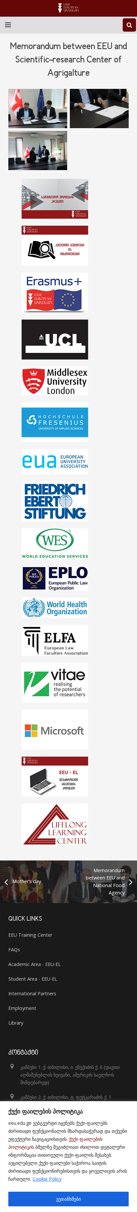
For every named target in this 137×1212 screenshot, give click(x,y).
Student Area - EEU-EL (32, 979)
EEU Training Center (30, 935)
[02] (99, 108)
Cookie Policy (47, 1179)
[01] (37, 108)
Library (15, 1023)
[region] (68, 1156)
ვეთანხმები (68, 1199)
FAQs (14, 949)
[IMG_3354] (37, 150)
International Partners (32, 993)
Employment (22, 1008)
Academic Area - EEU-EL (34, 964)
